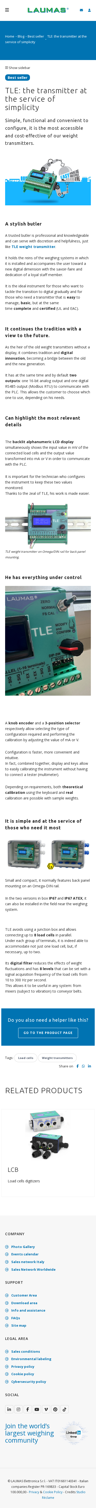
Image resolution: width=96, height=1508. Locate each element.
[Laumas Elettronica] (48, 13)
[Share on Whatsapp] (83, 1066)
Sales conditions (25, 1351)
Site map (18, 1325)
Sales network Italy (27, 1261)
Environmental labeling (30, 1359)
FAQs (15, 1318)
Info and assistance (27, 1310)
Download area (23, 1303)
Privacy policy (22, 1366)
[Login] (89, 10)
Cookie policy (22, 1374)
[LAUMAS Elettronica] (9, 1409)
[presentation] (5, 1155)
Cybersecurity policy (28, 1381)
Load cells (25, 1058)
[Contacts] (81, 10)
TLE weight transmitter (33, 246)
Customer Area (23, 1295)
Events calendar (24, 1254)
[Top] (84, 1499)
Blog (21, 36)
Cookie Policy (52, 1492)
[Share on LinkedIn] (89, 1066)
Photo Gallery (22, 1246)
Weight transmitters (57, 1058)
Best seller (36, 36)
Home (9, 36)
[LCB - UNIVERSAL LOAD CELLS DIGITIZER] (47, 1134)
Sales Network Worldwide (33, 1269)
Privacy (34, 1492)
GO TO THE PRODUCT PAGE (48, 1032)
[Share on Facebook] (78, 1066)
